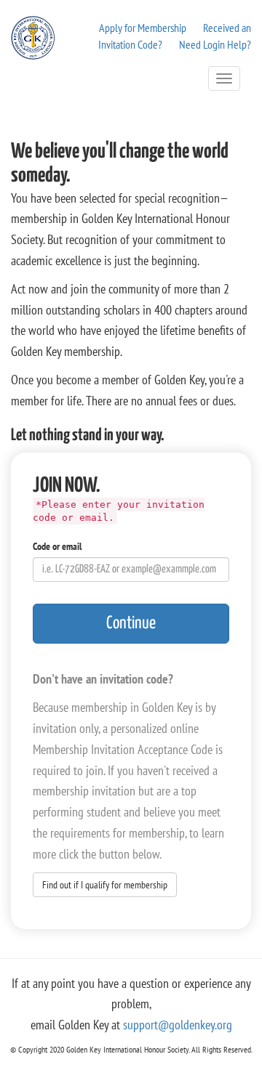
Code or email (57, 546)
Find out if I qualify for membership (104, 884)
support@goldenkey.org (177, 1024)
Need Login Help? (215, 44)
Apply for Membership (142, 27)
